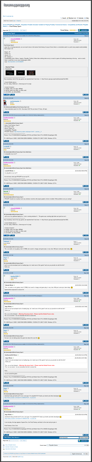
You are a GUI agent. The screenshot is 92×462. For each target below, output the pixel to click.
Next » (24, 30)
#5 (87, 160)
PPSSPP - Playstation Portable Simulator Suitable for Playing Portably (35, 24)
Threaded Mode (78, 33)
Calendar (81, 18)
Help (87, 18)
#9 (87, 255)
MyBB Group (20, 456)
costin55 (6, 146)
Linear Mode (85, 33)
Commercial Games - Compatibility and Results (69, 24)
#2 (87, 98)
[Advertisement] (35, 11)
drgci (5, 258)
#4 (87, 144)
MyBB (10, 456)
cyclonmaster (14, 101)
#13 (87, 344)
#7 (87, 205)
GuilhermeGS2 (40, 115)
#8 (87, 239)
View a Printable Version (10, 444)
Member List (72, 18)
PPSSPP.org (12, 453)
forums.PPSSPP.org (8, 24)
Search (64, 18)
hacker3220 (15, 276)
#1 (87, 35)
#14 (87, 385)
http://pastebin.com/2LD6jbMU (16, 61)
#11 (87, 295)
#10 (87, 273)
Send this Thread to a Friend (11, 446)
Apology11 (39, 295)
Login (14, 20)
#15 (87, 403)
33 (21, 30)
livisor (38, 35)
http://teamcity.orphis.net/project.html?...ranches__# (27, 131)
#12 (87, 328)
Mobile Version (34, 453)
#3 (87, 115)
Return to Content (26, 453)
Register (18, 20)
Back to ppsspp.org (8, 16)
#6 (87, 189)
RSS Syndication (42, 453)
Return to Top (19, 453)
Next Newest (15, 437)
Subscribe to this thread (10, 448)
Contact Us (6, 453)
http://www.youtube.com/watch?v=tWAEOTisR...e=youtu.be (20, 397)
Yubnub (6, 241)
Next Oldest (7, 437)
